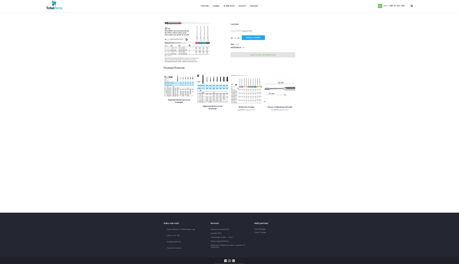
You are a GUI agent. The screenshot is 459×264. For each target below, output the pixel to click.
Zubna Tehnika (260, 232)
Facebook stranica (174, 248)
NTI (243, 47)
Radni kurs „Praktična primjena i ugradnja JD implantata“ (228, 246)
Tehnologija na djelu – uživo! (222, 237)
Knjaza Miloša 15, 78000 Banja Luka (181, 229)
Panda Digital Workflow (220, 241)
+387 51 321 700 (396, 6)
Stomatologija (259, 229)
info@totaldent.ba (174, 242)
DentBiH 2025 (216, 233)
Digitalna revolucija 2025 (220, 229)
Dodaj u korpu (253, 37)
